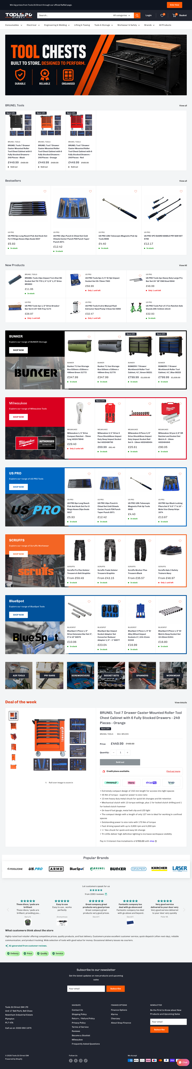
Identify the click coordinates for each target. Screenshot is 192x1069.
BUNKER (70, 363)
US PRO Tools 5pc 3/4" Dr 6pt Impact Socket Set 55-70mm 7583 (102, 279)
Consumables (12, 25)
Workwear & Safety (127, 25)
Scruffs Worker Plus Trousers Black (137, 571)
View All (183, 265)
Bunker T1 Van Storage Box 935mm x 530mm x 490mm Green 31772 (78, 369)
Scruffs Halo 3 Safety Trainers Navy (168, 571)
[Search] (137, 15)
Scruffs (71, 567)
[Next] (186, 360)
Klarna (114, 1014)
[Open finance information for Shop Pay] (151, 783)
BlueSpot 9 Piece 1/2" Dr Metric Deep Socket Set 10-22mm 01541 (169, 634)
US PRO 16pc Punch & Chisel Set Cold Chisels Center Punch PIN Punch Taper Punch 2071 (71, 239)
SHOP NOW (18, 350)
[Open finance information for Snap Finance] (171, 783)
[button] (8, 910)
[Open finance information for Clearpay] (111, 783)
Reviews (76, 1031)
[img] (96, 890)
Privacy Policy (79, 1023)
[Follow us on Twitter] (76, 1060)
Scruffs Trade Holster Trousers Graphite (108, 571)
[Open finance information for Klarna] (131, 783)
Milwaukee (72, 429)
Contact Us (77, 1010)
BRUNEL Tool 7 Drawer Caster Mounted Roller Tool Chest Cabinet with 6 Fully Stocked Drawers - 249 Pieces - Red (80, 151)
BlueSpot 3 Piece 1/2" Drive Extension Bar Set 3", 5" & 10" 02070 (79, 634)
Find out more (173, 771)
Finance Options (119, 1010)
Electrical (32, 25)
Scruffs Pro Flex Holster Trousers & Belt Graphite (78, 571)
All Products (165, 25)
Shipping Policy (79, 1014)
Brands (148, 25)
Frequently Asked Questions (86, 1044)
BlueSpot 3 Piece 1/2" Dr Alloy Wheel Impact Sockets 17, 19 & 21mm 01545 (139, 635)
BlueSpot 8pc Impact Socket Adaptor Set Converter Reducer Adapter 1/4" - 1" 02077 (109, 635)
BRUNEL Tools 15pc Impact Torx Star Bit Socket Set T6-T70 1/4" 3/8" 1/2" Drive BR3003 (43, 281)
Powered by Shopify (13, 1059)
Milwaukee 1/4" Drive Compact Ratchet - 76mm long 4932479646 (79, 436)
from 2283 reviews (94, 894)
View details (181, 702)
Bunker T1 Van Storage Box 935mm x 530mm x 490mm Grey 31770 (108, 369)
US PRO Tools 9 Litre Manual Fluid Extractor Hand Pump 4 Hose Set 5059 (103, 307)
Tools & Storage (102, 25)
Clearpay (115, 1018)
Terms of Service (80, 1027)
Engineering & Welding (55, 25)
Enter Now (174, 5)
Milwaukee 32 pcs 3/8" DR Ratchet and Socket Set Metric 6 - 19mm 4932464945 (170, 438)
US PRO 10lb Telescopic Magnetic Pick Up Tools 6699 (118, 237)
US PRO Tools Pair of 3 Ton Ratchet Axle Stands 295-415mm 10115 (164, 307)
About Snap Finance (121, 1023)
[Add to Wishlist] (30, 116)
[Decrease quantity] (113, 752)
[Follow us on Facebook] (71, 1060)
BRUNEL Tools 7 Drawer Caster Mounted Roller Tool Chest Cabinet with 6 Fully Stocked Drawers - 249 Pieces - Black (20, 151)
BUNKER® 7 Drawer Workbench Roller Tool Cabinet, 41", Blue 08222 (169, 369)
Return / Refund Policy (83, 1018)
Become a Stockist (81, 1035)
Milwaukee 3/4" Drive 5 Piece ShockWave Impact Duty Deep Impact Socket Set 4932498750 (109, 438)
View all (183, 105)
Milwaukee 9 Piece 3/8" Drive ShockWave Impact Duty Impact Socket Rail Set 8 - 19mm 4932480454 (140, 438)
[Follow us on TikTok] (86, 1060)
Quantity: (104, 752)
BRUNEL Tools (14, 142)
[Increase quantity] (127, 752)
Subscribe (115, 988)
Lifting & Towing (82, 25)
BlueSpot (71, 627)
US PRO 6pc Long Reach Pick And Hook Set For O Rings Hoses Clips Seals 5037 (27, 237)
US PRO (11, 232)
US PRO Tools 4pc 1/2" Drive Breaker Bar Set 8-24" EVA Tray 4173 (42, 307)
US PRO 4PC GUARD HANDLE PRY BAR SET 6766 (163, 237)
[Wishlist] (162, 15)
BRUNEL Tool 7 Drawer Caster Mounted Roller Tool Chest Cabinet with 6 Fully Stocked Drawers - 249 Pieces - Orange (50, 151)
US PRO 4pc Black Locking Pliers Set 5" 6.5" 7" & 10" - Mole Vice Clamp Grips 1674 (170, 508)
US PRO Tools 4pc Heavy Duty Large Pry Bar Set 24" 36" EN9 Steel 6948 (164, 279)
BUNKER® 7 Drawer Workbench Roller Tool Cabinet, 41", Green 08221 (140, 369)
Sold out (120, 762)
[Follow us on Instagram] (81, 1060)
